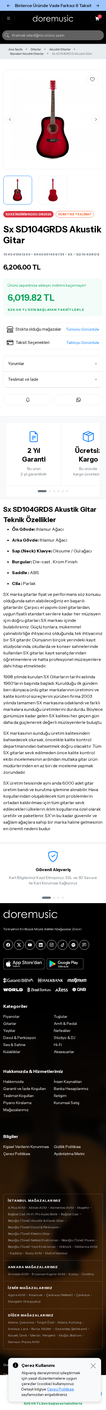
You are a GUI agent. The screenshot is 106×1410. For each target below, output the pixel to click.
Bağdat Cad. (70, 1214)
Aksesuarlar (64, 1051)
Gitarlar (36, 49)
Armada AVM (18, 1274)
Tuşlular (60, 1016)
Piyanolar (11, 1016)
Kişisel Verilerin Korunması (26, 1146)
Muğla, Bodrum (70, 1335)
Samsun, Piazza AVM (23, 1342)
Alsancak (36, 1295)
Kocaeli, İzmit (17, 1335)
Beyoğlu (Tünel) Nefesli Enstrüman (33, 1240)
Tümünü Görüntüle (82, 329)
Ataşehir (83, 1208)
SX (70, 254)
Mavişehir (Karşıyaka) (24, 1301)
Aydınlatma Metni (69, 1153)
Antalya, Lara (18, 1329)
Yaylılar (9, 1030)
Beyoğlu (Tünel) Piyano (78, 1240)
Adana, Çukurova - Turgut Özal (31, 1322)
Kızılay (73, 1274)
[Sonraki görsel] (96, 119)
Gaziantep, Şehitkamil (71, 1329)
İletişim (60, 1095)
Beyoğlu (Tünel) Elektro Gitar (29, 1234)
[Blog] (84, 945)
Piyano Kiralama (17, 1102)
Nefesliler (62, 1030)
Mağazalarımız (16, 1109)
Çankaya (83, 1295)
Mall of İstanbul (56, 1253)
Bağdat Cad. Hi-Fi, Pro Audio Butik (33, 1214)
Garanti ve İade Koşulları (24, 1088)
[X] (19, 945)
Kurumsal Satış (66, 1102)
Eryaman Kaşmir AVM (48, 1274)
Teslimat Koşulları (18, 1095)
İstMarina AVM (86, 1247)
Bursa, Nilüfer (41, 1329)
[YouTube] (30, 945)
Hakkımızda (13, 1081)
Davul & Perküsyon (19, 1037)
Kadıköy (16, 1253)
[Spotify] (73, 945)
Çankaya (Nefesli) (59, 1295)
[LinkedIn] (41, 945)
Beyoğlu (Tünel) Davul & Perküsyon (33, 1227)
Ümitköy (88, 1274)
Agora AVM (16, 1295)
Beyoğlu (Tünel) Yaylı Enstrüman (32, 1247)
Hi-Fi (58, 1044)
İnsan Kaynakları (68, 1081)
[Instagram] (52, 945)
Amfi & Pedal (65, 1023)
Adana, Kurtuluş (69, 1322)
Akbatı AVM (38, 1208)
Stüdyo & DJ (64, 1037)
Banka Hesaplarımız (71, 1088)
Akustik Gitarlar (60, 49)
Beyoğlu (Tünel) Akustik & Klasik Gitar (36, 1221)
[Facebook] (8, 945)
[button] (53, 329)
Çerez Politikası (16, 1153)
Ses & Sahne (14, 1044)
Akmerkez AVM (62, 1208)
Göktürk (65, 1247)
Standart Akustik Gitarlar (27, 54)
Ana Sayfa (15, 49)
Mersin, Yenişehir (43, 1335)
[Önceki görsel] (10, 119)
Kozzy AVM (33, 1253)
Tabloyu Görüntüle (82, 342)
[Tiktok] (62, 945)
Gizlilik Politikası (67, 1146)
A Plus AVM (16, 1208)
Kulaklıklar (11, 1051)
